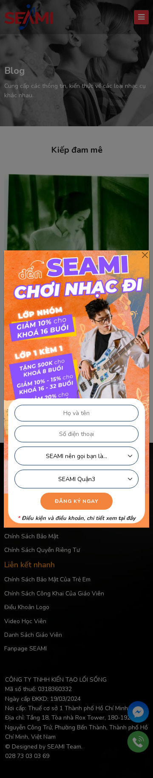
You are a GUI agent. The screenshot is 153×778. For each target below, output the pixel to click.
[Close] (144, 254)
